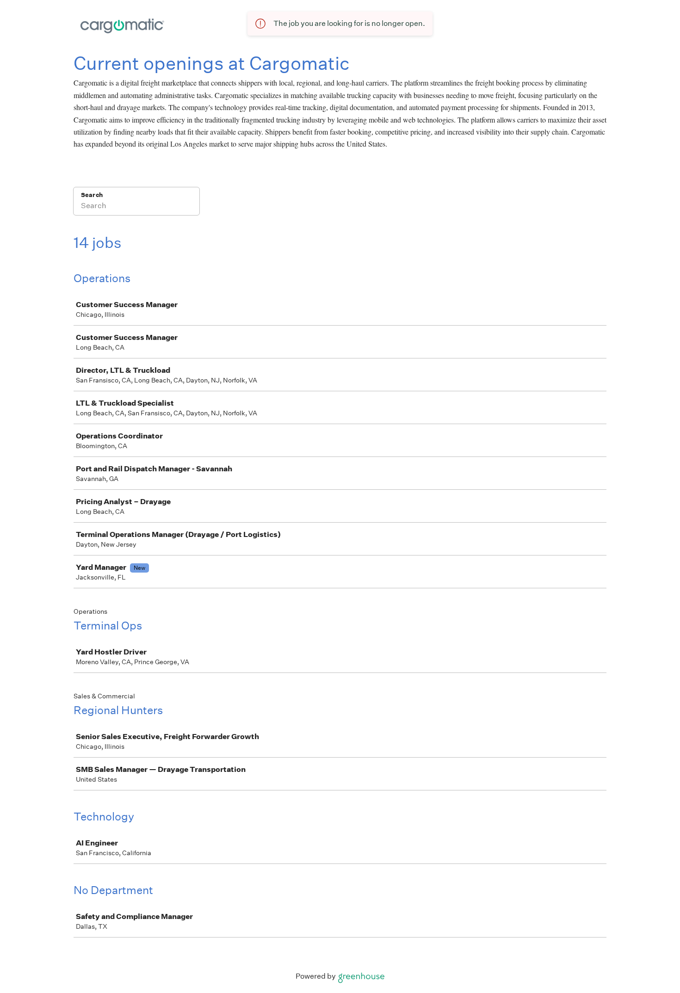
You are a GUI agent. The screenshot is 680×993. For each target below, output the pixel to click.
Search (92, 195)
